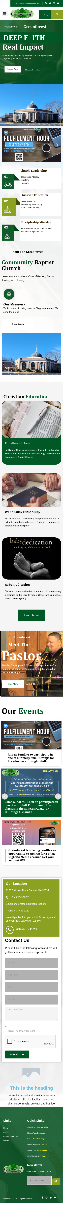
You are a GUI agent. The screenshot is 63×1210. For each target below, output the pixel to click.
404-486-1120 (26, 929)
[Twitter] (49, 3)
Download (41, 1133)
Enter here (46, 1156)
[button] (5, 13)
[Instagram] (54, 3)
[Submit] (56, 1181)
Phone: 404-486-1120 (17, 910)
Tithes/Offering (38, 1139)
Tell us (44, 1144)
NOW (46, 1127)
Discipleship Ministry (36, 222)
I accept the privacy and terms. (22, 1031)
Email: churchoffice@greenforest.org (26, 903)
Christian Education (34, 195)
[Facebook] (45, 3)
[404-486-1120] (10, 930)
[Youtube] (58, 3)
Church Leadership (33, 170)
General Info (42, 1150)
